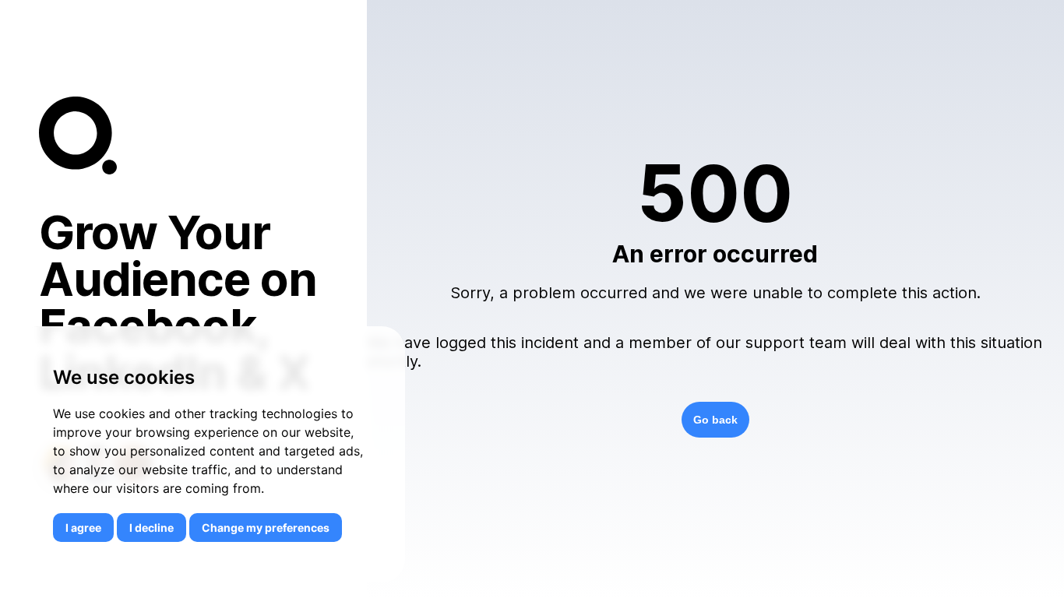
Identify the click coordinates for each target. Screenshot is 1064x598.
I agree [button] (83, 527)
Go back (715, 419)
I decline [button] (151, 527)
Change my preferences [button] (265, 527)
